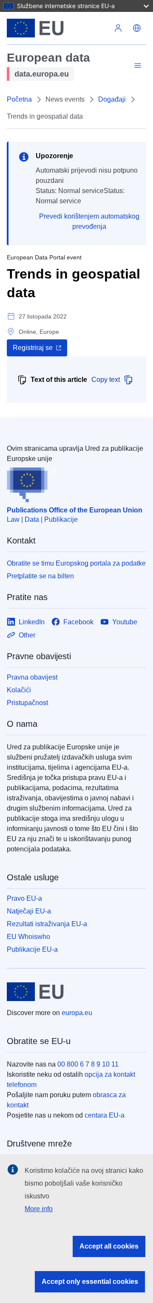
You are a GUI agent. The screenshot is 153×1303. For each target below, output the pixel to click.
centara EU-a (105, 1115)
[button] (137, 28)
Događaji (112, 99)
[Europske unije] (58, 28)
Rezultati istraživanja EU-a (47, 923)
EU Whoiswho (28, 936)
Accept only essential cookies (90, 1281)
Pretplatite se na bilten (40, 576)
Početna (19, 99)
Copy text (105, 379)
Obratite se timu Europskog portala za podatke (76, 563)
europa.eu (77, 1012)
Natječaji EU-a (29, 911)
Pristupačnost (27, 702)
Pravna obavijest (32, 677)
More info (39, 1208)
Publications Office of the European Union (74, 510)
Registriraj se (33, 347)
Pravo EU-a (24, 898)
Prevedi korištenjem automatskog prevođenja (89, 221)
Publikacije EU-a (32, 949)
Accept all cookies (109, 1246)
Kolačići (19, 690)
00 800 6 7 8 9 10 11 (88, 1064)
